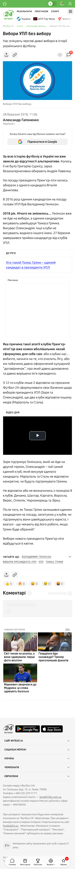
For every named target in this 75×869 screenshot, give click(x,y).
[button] (37, 605)
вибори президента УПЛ (19, 562)
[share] (6, 54)
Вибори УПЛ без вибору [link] (61, 26)
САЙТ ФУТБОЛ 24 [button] (13, 740)
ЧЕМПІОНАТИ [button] (11, 767)
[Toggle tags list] (70, 557)
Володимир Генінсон (36, 556)
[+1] (4, 4)
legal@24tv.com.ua (50, 796)
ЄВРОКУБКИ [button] (11, 776)
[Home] (8, 18)
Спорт (55, 11)
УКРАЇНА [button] (9, 758)
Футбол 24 (8, 26)
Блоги (20, 26)
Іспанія (67, 18)
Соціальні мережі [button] (15, 749)
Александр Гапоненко (37, 26)
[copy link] (14, 54)
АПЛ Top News (46, 18)
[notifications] (62, 4)
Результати (24, 11)
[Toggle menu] (70, 11)
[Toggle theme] (52, 3)
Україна (25, 18)
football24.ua (10, 825)
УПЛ (41, 562)
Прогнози (41, 11)
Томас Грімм (54, 562)
